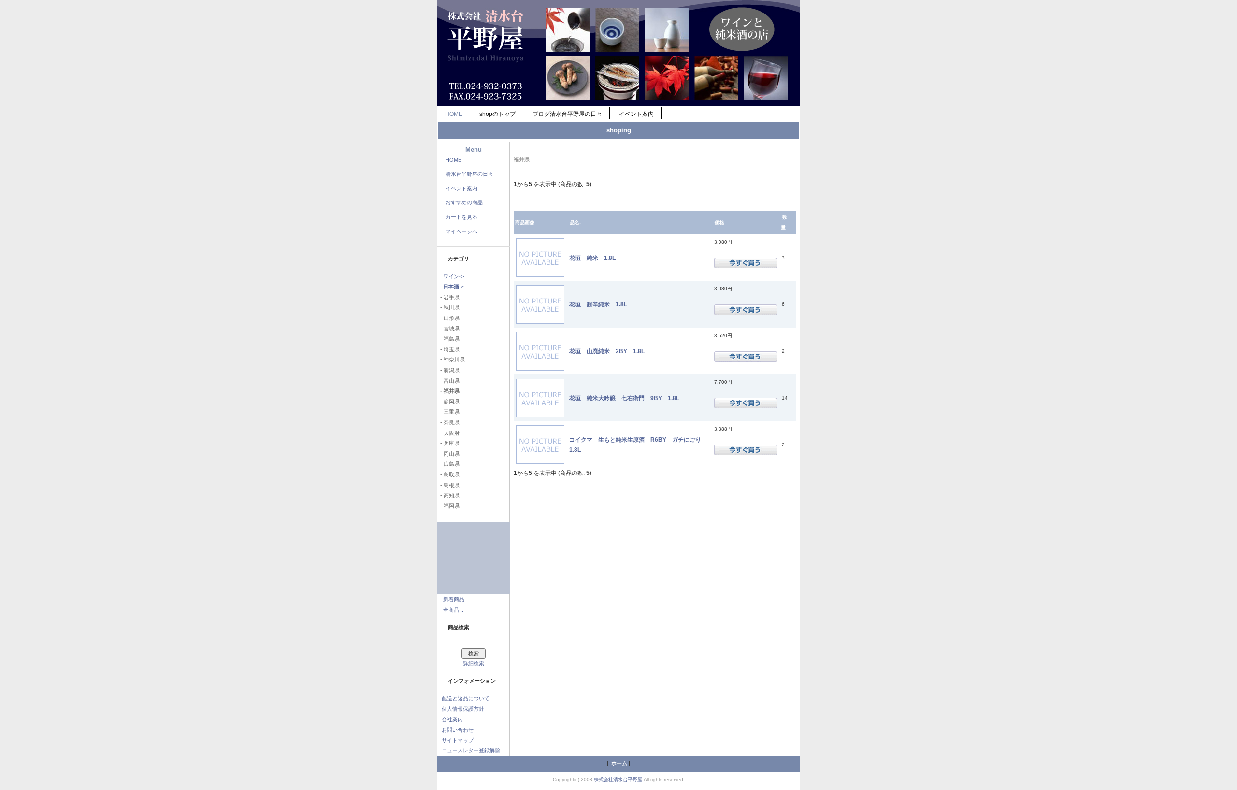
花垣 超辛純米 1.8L (598, 304)
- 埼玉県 (448, 349)
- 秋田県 (448, 307)
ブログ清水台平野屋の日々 (567, 114)
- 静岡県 (448, 401)
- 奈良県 (448, 422)
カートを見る (461, 217)
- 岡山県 (448, 454)
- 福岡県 (448, 506)
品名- (575, 222)
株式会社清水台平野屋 (618, 779)
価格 (719, 222)
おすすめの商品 (464, 202)
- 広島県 (448, 464)
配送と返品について (465, 698)
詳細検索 (473, 663)
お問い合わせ (458, 730)
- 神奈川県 (451, 359)
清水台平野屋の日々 (469, 174)
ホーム (619, 763)
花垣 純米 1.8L (592, 258)
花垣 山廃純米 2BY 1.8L (607, 351)
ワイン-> (453, 276)
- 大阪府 (448, 433)
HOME (453, 114)
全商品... (453, 610)
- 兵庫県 (448, 443)
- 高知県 (448, 495)
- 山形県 (448, 318)
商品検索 (458, 627)
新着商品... (456, 599)
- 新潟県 (448, 370)
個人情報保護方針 (463, 709)
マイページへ (461, 231)
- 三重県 (448, 412)
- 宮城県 (448, 328)
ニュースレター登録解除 (471, 750)
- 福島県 (448, 339)
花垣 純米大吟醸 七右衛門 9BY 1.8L (624, 398)
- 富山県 (448, 381)
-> (453, 286)
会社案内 (452, 719)
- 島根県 (448, 485)
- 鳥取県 (448, 474)
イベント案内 (636, 114)
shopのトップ (497, 114)
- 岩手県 (448, 297)
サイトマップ (458, 740)
